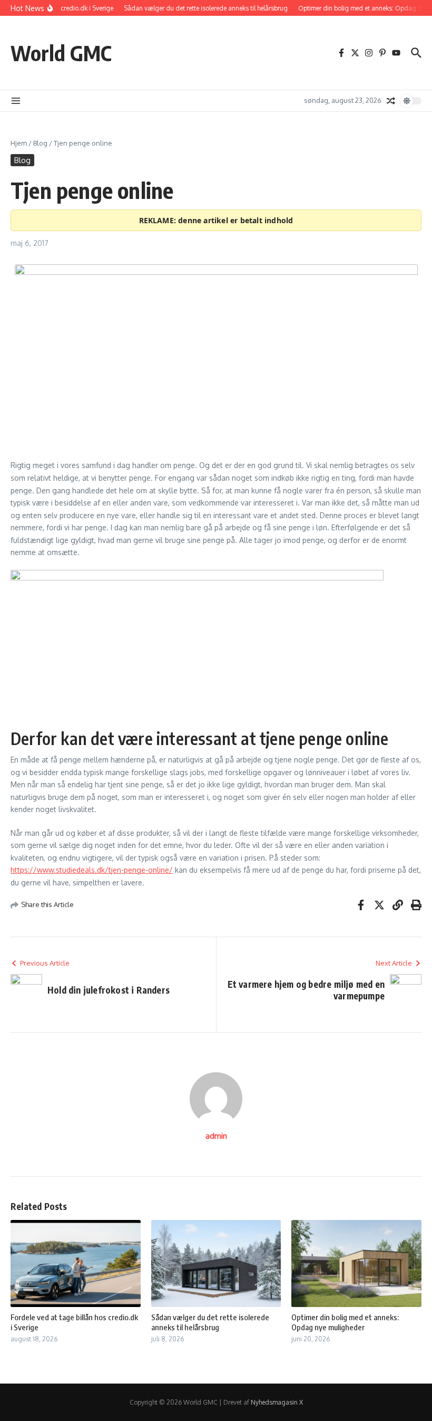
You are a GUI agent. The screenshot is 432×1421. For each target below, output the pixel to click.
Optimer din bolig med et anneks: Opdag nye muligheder (345, 1322)
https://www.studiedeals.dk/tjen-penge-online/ (92, 869)
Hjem (19, 143)
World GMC (61, 53)
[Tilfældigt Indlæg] (391, 101)
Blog (40, 143)
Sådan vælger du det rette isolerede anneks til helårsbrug (210, 1322)
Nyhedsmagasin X (277, 1402)
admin (216, 1136)
